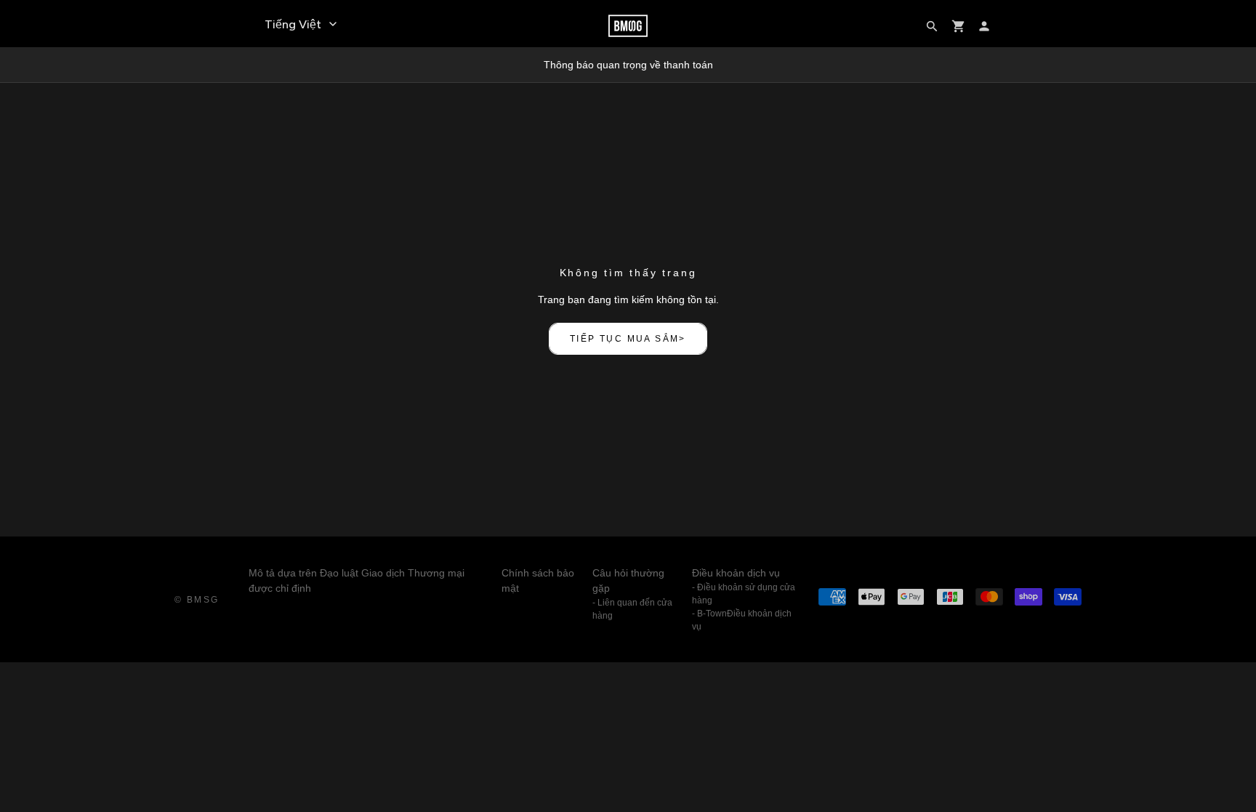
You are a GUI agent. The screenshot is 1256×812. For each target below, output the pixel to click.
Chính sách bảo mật (538, 580)
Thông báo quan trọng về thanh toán (628, 65)
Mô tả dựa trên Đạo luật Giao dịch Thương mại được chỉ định (356, 580)
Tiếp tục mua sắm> (628, 339)
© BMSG (196, 600)
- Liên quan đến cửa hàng (632, 609)
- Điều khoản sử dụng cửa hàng (743, 594)
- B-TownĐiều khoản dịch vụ (742, 620)
